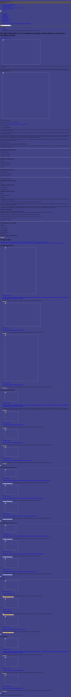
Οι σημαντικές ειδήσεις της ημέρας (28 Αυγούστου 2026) (13, 7)
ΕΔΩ (17, 235)
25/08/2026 (5, 458)
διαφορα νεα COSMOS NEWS (8, 596)
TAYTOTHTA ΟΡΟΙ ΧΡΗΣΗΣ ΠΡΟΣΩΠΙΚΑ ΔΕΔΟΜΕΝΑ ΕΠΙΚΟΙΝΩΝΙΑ (17, 23)
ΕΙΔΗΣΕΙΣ (5, 14)
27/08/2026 (5, 295)
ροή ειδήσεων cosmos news (7, 483)
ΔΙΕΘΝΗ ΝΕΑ (5, 16)
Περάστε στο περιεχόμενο (5, 0)
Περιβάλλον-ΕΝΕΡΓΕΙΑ (7, 19)
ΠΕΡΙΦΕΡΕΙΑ (5, 17)
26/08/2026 (5, 382)
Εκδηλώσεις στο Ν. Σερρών (8, 8)
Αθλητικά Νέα (5, 20)
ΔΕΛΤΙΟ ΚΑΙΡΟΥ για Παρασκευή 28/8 (10, 4)
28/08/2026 (5, 478)
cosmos (10, 38)
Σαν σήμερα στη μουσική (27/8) (8, 5)
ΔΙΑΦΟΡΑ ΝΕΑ (6, 15)
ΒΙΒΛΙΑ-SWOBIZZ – (7, 21)
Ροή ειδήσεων (5, 13)
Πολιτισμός (5, 22)
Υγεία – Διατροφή (6, 18)
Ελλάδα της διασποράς (7, 6)
